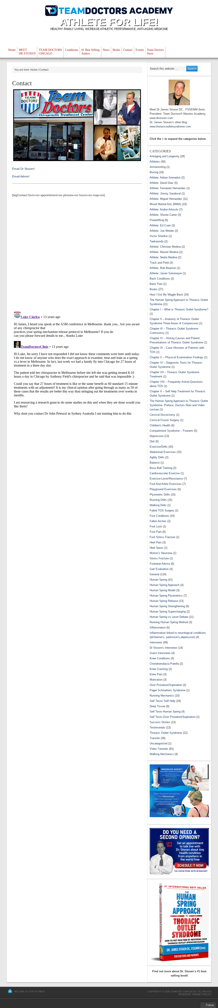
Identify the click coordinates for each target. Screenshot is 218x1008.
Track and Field (159, 262)
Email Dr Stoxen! (23, 168)
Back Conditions (160, 278)
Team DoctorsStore (155, 51)
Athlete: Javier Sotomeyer (166, 273)
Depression (157, 436)
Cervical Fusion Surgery (164, 420)
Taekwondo (157, 241)
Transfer (155, 738)
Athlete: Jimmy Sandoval (165, 193)
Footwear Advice (160, 563)
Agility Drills (157, 457)
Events (140, 49)
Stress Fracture (159, 558)
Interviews (156, 642)
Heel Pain (156, 542)
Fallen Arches (158, 521)
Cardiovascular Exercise (165, 473)
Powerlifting (157, 220)
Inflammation (158, 627)
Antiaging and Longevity (164, 156)
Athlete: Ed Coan (160, 225)
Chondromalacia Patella (164, 663)
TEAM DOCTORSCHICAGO (50, 51)
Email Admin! (21, 176)
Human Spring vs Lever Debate (169, 616)
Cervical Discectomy (162, 414)
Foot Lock (156, 526)
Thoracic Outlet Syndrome (166, 732)
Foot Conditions (159, 515)
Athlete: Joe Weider (162, 230)
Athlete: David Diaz (162, 182)
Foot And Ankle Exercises (166, 483)
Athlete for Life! (109, 22)
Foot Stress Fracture (162, 537)
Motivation (156, 679)
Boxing (154, 172)
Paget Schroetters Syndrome (167, 690)
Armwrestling (158, 166)
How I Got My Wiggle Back (166, 294)
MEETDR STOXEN (27, 51)
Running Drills (158, 499)
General (154, 574)
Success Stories (160, 722)
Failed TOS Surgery (162, 510)
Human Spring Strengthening (167, 606)
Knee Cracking (159, 669)
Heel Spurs (156, 547)
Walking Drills (158, 505)
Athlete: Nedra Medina (163, 257)
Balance (155, 462)
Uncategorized (158, 743)
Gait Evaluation (159, 569)
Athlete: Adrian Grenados (165, 177)
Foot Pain (156, 531)
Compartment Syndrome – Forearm (171, 430)
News (106, 49)
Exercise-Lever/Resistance (166, 478)
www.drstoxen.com (161, 118)
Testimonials (157, 727)
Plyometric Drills (160, 494)
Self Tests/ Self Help (162, 700)
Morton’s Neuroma (161, 553)
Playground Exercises (163, 489)
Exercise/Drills (159, 446)
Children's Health (160, 425)
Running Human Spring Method (169, 622)
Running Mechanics (162, 695)
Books (116, 49)
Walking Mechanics (162, 754)
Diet (152, 441)
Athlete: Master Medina (164, 252)
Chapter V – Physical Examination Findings (176, 357)
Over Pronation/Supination (166, 685)
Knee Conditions (160, 658)
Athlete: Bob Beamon (163, 268)
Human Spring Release (164, 601)
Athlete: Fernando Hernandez (168, 188)
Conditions (71, 49)
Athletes (155, 161)
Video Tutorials (159, 748)
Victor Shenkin (159, 236)
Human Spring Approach (164, 585)
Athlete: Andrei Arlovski (164, 209)
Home (12, 49)
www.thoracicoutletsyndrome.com (170, 126)
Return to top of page (29, 991)
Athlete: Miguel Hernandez (166, 198)
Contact (127, 49)
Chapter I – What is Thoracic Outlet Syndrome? (179, 309)
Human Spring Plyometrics (166, 595)
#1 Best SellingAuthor (90, 51)
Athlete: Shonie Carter (163, 214)
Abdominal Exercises (163, 452)
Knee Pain (156, 674)
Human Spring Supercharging (168, 611)
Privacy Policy (201, 994)
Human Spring (158, 579)
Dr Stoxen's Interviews (163, 647)
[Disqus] (77, 254)
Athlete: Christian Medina (165, 246)
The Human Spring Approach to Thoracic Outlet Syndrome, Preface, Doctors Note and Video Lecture (179, 405)
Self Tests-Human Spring (165, 711)
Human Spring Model (162, 590)
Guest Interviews (160, 653)
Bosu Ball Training (161, 468)
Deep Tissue (157, 706)
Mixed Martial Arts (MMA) (165, 204)
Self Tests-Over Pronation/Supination (172, 716)
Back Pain (156, 284)
